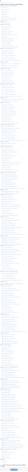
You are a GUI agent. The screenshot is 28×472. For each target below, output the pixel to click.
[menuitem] (0, 1)
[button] (0, 0)
